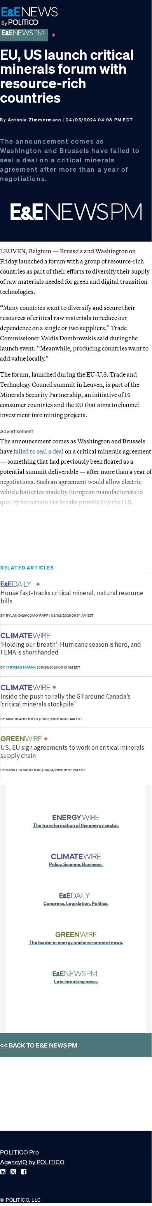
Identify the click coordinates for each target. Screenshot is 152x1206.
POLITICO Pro (19, 1152)
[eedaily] (18, 584)
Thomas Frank (21, 667)
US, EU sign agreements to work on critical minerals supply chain (72, 751)
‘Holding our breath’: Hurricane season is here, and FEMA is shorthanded (70, 648)
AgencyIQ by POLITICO (32, 1162)
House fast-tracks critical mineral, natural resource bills (71, 597)
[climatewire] (26, 636)
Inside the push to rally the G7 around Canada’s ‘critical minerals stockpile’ (65, 700)
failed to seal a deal (39, 451)
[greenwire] (22, 739)
